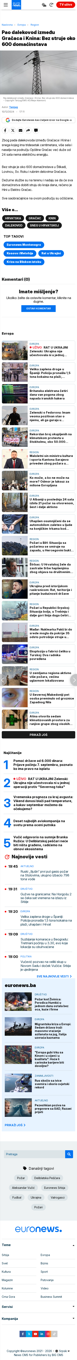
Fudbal (16, 1197)
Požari (38, 1207)
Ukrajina (36, 1197)
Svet (5, 1263)
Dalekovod (14, 225)
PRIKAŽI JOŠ (14, 1125)
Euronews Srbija (54, 1187)
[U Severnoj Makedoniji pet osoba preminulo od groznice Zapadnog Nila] (15, 697)
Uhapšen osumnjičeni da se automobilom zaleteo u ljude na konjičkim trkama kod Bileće (51, 524)
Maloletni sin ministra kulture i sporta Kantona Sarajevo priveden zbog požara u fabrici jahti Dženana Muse (51, 459)
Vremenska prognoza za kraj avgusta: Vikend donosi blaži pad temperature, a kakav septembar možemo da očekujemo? (43, 803)
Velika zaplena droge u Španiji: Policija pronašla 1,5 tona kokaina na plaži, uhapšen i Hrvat (50, 373)
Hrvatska (13, 218)
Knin (52, 218)
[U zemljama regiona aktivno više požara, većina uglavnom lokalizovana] (15, 676)
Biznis (44, 1263)
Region (35, 24)
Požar (21, 1178)
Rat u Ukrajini (51, 253)
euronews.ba (20, 985)
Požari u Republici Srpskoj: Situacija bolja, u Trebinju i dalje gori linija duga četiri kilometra (50, 611)
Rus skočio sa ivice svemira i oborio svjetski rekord (52, 1084)
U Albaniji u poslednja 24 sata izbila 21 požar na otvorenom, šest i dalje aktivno (52, 503)
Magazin (7, 1280)
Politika (26, 956)
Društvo (27, 888)
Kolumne (7, 1288)
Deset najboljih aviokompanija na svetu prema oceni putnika (39, 823)
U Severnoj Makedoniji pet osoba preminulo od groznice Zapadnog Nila (52, 698)
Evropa (22, 24)
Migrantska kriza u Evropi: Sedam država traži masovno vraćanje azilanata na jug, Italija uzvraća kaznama (53, 1030)
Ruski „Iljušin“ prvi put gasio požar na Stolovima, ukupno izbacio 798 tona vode (45, 875)
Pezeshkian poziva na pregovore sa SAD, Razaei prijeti (53, 1109)
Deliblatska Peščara (47, 1178)
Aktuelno (27, 866)
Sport (44, 1271)
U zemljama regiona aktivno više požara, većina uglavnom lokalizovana (50, 676)
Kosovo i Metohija (20, 253)
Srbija (5, 1255)
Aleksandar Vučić (23, 1187)
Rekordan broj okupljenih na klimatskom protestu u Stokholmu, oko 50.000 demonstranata (51, 438)
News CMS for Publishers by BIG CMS (38, 1355)
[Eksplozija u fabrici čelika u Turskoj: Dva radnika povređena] (15, 654)
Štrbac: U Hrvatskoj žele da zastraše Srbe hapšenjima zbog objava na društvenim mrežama (50, 568)
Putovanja (47, 1280)
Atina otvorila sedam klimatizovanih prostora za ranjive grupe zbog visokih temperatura (50, 720)
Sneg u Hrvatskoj (44, 225)
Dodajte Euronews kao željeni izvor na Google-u (41, 120)
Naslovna (7, 24)
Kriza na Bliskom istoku (24, 261)
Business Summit (51, 1296)
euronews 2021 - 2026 (37, 1351)
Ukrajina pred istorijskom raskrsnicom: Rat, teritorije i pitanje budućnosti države (51, 589)
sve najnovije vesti (53, 976)
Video (45, 1288)
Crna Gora (8, 1296)
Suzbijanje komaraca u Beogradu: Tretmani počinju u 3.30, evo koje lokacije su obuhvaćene (44, 943)
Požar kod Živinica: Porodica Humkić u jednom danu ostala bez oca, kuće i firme (52, 1004)
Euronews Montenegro (24, 244)
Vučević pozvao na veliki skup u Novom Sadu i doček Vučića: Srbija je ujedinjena (46, 965)
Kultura (6, 1271)
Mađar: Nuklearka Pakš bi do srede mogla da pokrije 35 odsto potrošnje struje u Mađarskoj (51, 633)
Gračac (35, 218)
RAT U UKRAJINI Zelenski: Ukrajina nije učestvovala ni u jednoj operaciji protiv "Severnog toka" (50, 351)
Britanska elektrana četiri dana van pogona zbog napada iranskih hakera (49, 394)
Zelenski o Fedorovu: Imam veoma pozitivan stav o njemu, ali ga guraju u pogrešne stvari (50, 416)
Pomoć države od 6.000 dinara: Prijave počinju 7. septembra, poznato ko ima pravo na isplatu (43, 765)
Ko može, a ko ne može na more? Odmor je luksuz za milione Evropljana (49, 481)
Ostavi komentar (38, 308)
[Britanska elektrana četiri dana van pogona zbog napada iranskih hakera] (15, 393)
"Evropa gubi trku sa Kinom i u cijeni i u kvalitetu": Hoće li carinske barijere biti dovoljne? (49, 1059)
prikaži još (38, 734)
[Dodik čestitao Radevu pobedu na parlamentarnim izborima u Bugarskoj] (73, 680)
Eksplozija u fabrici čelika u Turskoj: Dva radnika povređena (50, 655)
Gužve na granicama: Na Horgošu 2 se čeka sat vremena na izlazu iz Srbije (46, 898)
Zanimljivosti (44, 1075)
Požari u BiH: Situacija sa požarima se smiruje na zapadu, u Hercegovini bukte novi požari (51, 546)
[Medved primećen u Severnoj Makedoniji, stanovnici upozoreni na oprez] (3, 680)
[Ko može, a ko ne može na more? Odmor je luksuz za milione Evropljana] (15, 480)
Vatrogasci (58, 1197)
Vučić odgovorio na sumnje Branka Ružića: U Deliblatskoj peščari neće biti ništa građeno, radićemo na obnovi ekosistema (40, 843)
